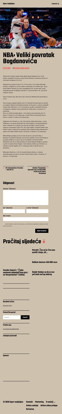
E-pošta (32, 208)
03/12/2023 (7, 68)
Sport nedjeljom (9, 4)
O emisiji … (50, 402)
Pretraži (25, 317)
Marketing (39, 402)
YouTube (5, 329)
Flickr (15, 329)
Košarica (30, 409)
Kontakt (29, 402)
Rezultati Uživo (7, 306)
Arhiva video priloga (49, 405)
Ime (7, 208)
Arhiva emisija (32, 405)
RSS (18, 329)
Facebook (10, 329)
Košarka (16, 68)
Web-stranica (7, 216)
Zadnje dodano (24, 68)
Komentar (9, 189)
